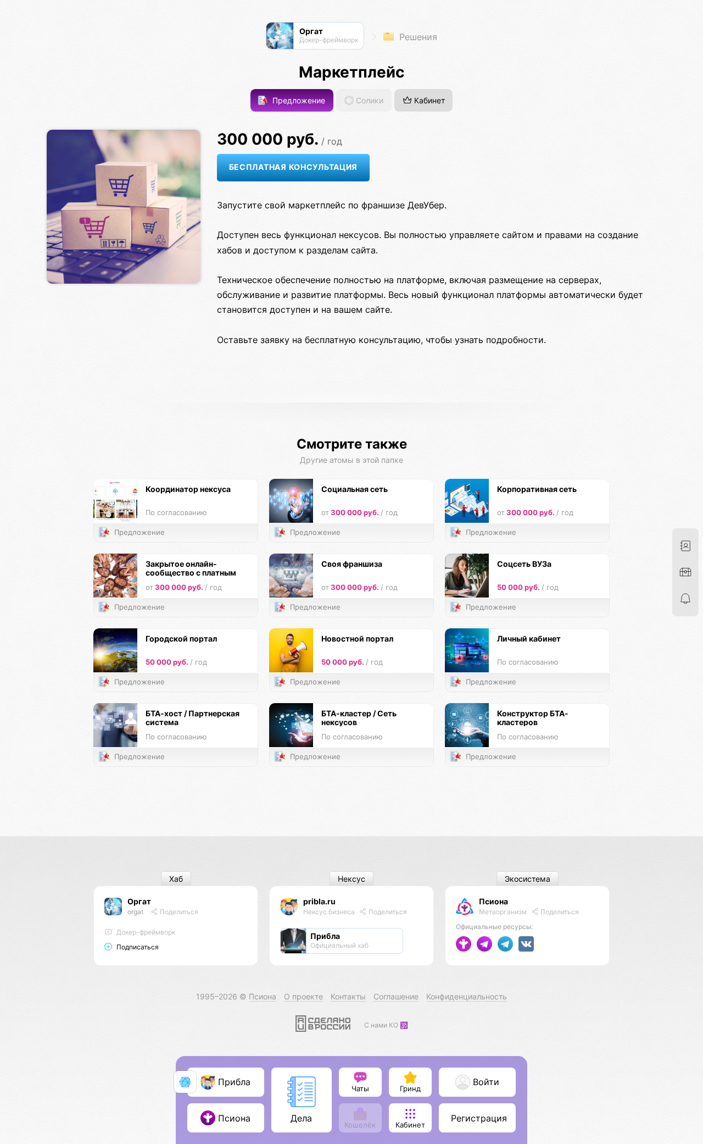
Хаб (176, 878)
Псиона (493, 901)
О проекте (303, 996)
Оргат (139, 901)
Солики (368, 100)
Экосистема (527, 878)
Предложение (297, 100)
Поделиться (178, 912)
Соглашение (396, 996)
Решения (417, 36)
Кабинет (428, 100)
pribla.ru (319, 901)
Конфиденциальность (466, 996)
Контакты (348, 996)
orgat (135, 912)
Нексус (351, 878)
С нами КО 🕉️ (386, 1025)
